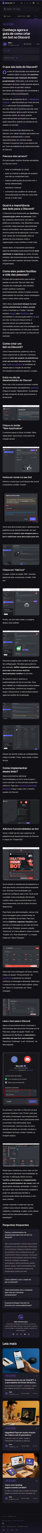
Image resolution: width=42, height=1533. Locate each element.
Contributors (11, 1526)
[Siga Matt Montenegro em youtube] (24, 1334)
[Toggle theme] (37, 3)
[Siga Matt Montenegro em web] (13, 1334)
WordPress (24, 313)
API (4, 105)
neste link (34, 387)
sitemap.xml (12, 1516)
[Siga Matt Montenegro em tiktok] (28, 1334)
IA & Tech (8, 24)
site (34, 317)
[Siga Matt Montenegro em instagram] (17, 1334)
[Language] (33, 2)
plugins (13, 313)
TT (16, 1530)
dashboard (7, 978)
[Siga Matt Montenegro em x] (21, 1334)
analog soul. (13, 1520)
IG (3, 1530)
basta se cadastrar (15, 364)
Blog (3, 1526)
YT (12, 1530)
